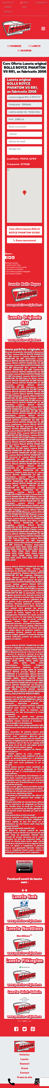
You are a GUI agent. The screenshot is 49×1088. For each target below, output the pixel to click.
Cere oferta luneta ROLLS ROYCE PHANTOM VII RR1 (24, 230)
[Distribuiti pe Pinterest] (13, 257)
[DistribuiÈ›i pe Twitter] (9, 257)
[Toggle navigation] (43, 28)
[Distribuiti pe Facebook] (6, 257)
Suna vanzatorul (25, 240)
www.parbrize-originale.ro (24, 349)
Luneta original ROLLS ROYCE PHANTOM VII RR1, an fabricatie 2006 (22, 85)
